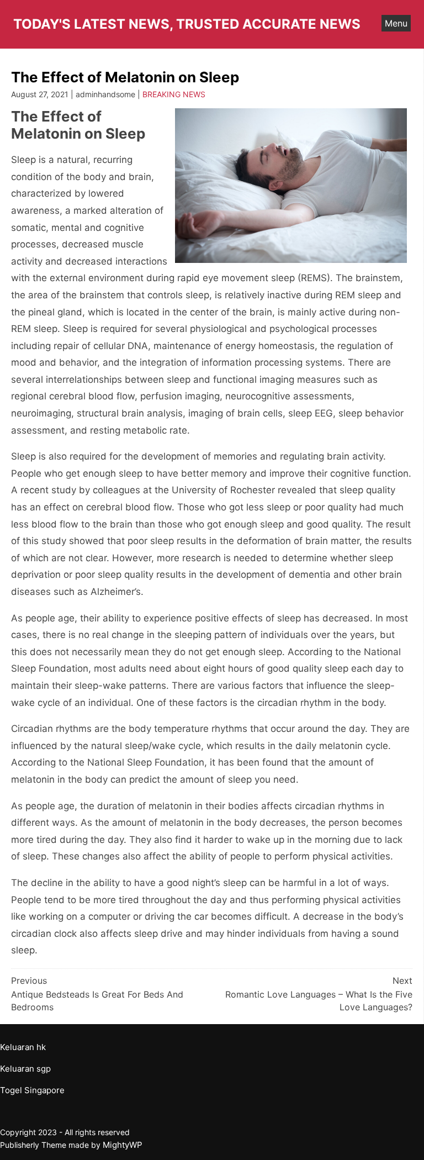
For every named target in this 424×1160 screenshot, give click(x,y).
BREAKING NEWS (173, 94)
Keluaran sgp (25, 1068)
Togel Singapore (32, 1090)
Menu (396, 23)
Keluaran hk (23, 1047)
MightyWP (122, 1145)
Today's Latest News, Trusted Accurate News (187, 24)
